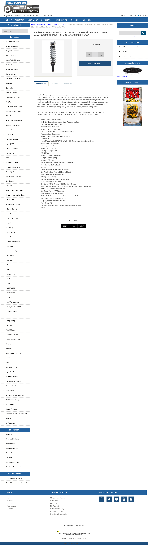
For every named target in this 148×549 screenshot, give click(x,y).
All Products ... (10, 423)
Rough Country (12, 311)
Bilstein (9, 223)
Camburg (10, 227)
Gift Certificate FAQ (12, 462)
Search (132, 25)
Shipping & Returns (12, 439)
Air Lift (9, 213)
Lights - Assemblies (12, 148)
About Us (19, 20)
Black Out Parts (11, 55)
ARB (7, 362)
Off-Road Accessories (13, 158)
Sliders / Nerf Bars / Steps (14, 190)
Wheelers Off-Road (13, 339)
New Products (61, 20)
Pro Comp (10, 279)
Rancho (9, 297)
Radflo (55, 24)
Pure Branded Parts (12, 41)
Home (123, 15)
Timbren (9, 325)
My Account (54, 506)
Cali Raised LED (11, 367)
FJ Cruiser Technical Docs (131, 47)
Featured (10, 500)
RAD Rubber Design (13, 400)
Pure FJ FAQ (126, 56)
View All (10, 509)
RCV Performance (13, 302)
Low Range (10, 255)
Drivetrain (9, 83)
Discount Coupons (56, 511)
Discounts (87, 20)
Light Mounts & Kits (12, 139)
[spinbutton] (95, 54)
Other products (122, 77)
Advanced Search (132, 37)
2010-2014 (62, 24)
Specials (75, 20)
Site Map (9, 457)
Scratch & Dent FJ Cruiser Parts (17, 414)
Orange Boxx (10, 390)
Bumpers (9, 65)
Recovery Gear (11, 172)
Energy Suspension (13, 241)
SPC (8, 316)
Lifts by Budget (12, 209)
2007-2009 (11, 288)
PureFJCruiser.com (79, 525)
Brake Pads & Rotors (13, 60)
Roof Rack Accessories (13, 176)
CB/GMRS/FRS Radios (13, 79)
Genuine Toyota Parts (13, 111)
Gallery (124, 51)
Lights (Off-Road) (12, 144)
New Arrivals (11, 506)
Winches (8, 348)
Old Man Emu (11, 274)
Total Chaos (11, 330)
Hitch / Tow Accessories (14, 120)
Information (32, 20)
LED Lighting (10, 134)
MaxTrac (9, 260)
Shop (8, 20)
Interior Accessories (12, 130)
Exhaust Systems (11, 93)
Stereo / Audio (10, 200)
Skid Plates (9, 186)
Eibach (9, 237)
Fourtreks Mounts (12, 376)
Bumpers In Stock (12, 69)
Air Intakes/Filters (12, 46)
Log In (131, 15)
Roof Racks (10, 181)
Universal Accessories (13, 353)
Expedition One (11, 372)
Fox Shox (10, 246)
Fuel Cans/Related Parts (14, 106)
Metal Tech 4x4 (11, 386)
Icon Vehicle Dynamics (14, 251)
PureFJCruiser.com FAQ (14, 478)
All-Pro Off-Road (12, 218)
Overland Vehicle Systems (15, 395)
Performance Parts (12, 162)
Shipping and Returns (57, 498)
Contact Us (46, 20)
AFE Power (9, 358)
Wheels (8, 344)
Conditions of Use (12, 448)
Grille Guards (10, 116)
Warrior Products (12, 334)
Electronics (9, 88)
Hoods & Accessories (13, 125)
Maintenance (10, 153)
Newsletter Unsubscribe (14, 467)
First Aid (8, 102)
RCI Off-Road (10, 404)
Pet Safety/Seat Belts (13, 167)
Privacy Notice (10, 443)
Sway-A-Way (11, 321)
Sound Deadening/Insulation (15, 195)
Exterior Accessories (13, 97)
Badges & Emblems (12, 51)
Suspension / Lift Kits (44, 24)
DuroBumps (11, 232)
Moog (8, 269)
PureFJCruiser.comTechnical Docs (17, 483)
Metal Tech (10, 265)
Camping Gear (11, 74)
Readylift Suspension (14, 307)
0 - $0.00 (143, 15)
